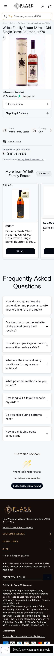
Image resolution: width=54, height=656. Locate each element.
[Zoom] (3, 37)
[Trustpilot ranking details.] (33, 96)
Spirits (13, 23)
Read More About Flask (18, 527)
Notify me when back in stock (31, 649)
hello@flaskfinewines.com (31, 159)
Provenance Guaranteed (14, 92)
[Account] (43, 6)
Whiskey (22, 23)
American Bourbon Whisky (39, 23)
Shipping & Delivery (17, 113)
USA (41, 132)
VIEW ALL (42, 174)
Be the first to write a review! (27, 486)
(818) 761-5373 (16, 153)
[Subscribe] (47, 577)
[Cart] (50, 6)
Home (5, 23)
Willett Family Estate (19, 132)
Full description (14, 104)
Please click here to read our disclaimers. (24, 636)
